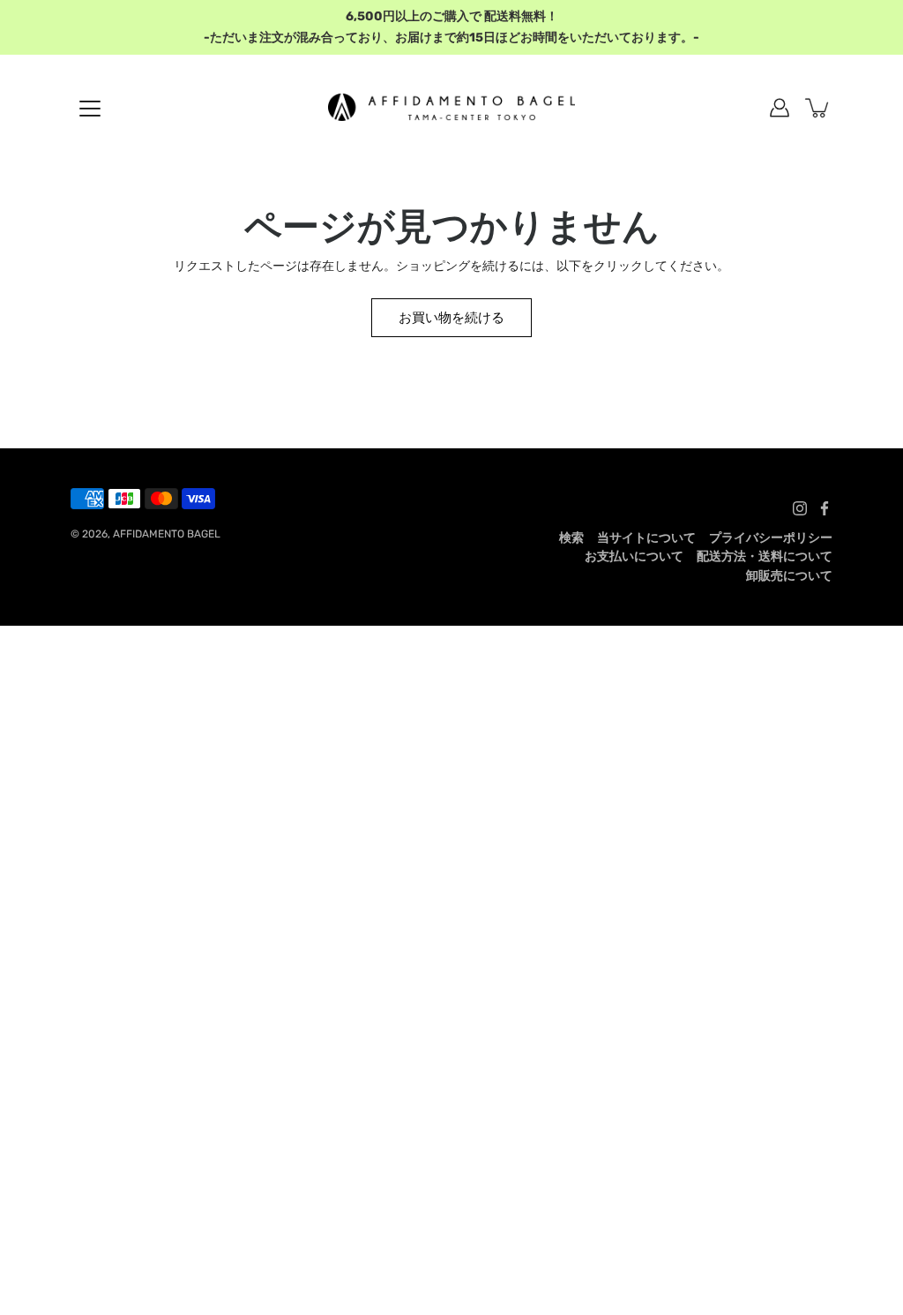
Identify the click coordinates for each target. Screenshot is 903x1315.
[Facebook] (824, 508)
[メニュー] (90, 108)
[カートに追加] (818, 108)
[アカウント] (779, 108)
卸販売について (789, 575)
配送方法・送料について (764, 556)
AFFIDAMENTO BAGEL (166, 534)
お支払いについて (634, 556)
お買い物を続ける (451, 318)
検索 (571, 537)
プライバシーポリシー (770, 537)
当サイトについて (646, 537)
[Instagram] (800, 508)
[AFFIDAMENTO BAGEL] (451, 108)
